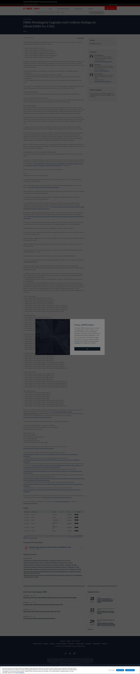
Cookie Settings (111, 670)
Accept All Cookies (130, 670)
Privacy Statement (19, 672)
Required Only (120, 670)
